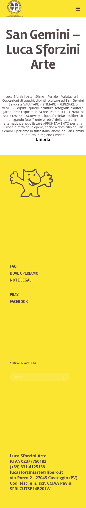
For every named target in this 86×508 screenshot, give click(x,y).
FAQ (13, 266)
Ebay (14, 294)
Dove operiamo (24, 273)
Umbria (43, 139)
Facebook (19, 301)
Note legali (21, 280)
